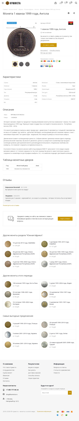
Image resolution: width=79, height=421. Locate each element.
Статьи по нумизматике (62, 370)
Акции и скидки (33, 367)
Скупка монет (7, 373)
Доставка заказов (34, 373)
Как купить (32, 370)
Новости (57, 373)
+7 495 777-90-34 (12, 390)
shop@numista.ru (11, 394)
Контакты (6, 381)
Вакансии (6, 375)
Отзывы (5, 378)
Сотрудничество (8, 370)
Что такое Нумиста (9, 367)
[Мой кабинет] (56, 3)
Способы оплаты (34, 375)
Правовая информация (44, 411)
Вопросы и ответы (60, 367)
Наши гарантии (33, 378)
